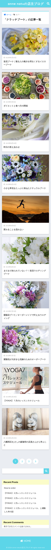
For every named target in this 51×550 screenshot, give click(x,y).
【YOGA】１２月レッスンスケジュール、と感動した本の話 (25, 510)
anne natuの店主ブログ (26, 4)
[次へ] (35, 461)
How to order (10, 488)
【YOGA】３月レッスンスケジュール (20, 493)
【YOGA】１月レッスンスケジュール (20, 503)
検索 (46, 471)
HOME (27, 540)
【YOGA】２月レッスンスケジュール (20, 498)
